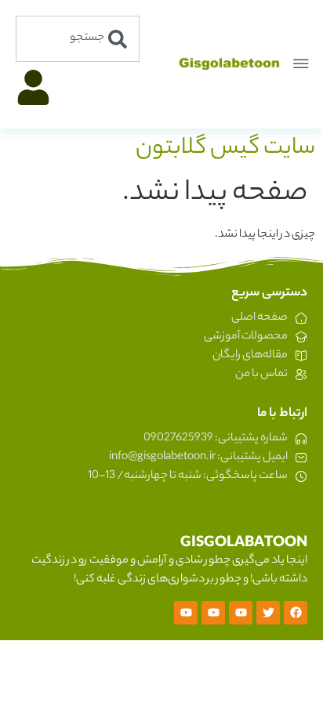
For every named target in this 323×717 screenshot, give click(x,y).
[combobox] (78, 39)
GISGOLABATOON (243, 544)
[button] (301, 64)
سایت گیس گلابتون (225, 149)
